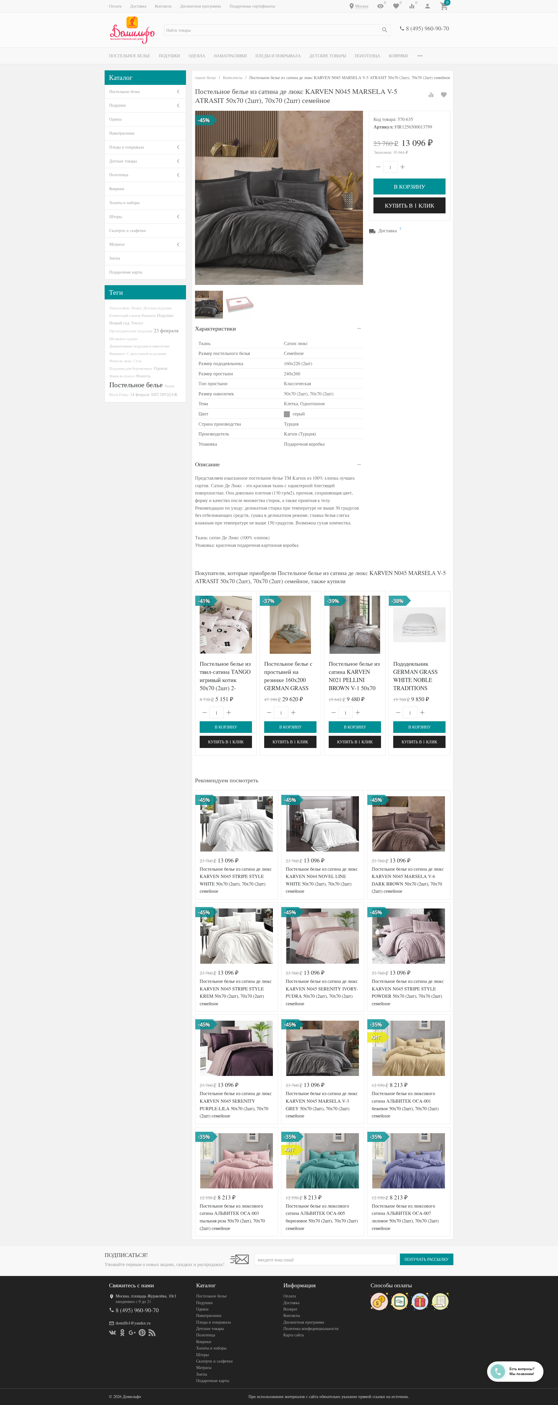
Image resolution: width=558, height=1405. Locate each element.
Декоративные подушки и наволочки (139, 346)
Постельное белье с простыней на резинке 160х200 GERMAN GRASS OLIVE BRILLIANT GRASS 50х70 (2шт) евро (289, 688)
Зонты (114, 258)
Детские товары (328, 55)
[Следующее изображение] (248, 625)
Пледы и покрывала (278, 55)
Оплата (115, 6)
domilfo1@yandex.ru (133, 1323)
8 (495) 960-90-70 (427, 28)
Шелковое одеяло (123, 338)
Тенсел (137, 323)
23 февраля (166, 330)
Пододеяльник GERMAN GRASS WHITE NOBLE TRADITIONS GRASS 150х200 (415, 680)
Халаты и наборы (124, 202)
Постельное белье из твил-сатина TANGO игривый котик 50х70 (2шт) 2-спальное (225, 680)
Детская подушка (157, 307)
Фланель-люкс (120, 360)
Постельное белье (129, 55)
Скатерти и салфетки (127, 230)
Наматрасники (230, 55)
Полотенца (367, 55)
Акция (169, 385)
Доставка (138, 6)
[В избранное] (443, 95)
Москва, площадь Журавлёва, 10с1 (146, 1296)
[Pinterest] (142, 1332)
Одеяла (197, 55)
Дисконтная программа (200, 6)
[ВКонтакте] (112, 1332)
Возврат (290, 1309)
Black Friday (119, 394)
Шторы (115, 216)
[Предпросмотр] (225, 625)
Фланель (143, 376)
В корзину (409, 186)
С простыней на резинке (147, 353)
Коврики (398, 55)
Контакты (163, 6)
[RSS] (152, 1332)
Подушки (169, 55)
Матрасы (116, 244)
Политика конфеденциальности (311, 1328)
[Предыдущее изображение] (203, 625)
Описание (207, 464)
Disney (136, 307)
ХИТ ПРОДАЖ (164, 394)
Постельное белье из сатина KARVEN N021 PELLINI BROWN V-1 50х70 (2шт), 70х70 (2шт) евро (354, 684)
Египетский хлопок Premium (132, 315)
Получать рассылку (427, 1259)
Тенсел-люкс (119, 307)
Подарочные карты (125, 272)
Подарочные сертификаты (252, 6)
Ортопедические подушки (130, 330)
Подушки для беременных (130, 368)
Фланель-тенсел (122, 376)
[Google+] (132, 1332)
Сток (137, 360)
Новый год (119, 323)
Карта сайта (293, 1335)
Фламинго (117, 353)
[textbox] (277, 30)
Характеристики (215, 328)
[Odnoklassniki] (122, 1332)
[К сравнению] (431, 95)
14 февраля (139, 394)
